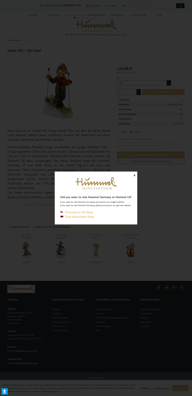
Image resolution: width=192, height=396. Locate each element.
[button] (4, 391)
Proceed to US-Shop (78, 212)
